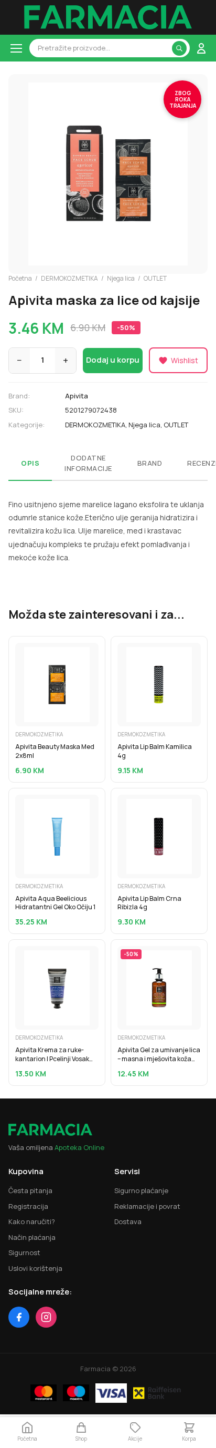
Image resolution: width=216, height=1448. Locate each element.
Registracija (28, 1206)
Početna (20, 278)
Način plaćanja (32, 1237)
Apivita (76, 395)
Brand (150, 463)
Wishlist (184, 360)
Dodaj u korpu (112, 359)
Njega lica (121, 278)
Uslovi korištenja (35, 1268)
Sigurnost (24, 1252)
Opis (30, 463)
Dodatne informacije (88, 463)
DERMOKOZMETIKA (69, 278)
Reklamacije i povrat (147, 1206)
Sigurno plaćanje (141, 1190)
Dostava (128, 1221)
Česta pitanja (30, 1190)
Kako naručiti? (31, 1221)
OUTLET (155, 278)
